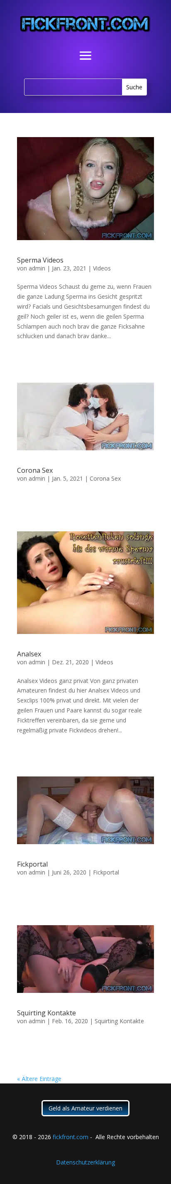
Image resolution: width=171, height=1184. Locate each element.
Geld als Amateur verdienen (85, 1108)
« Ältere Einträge (39, 1079)
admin (37, 268)
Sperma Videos (40, 260)
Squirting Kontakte (46, 1012)
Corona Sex (35, 470)
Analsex (29, 653)
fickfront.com (70, 1137)
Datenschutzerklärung (85, 1162)
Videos (102, 268)
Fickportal (32, 864)
